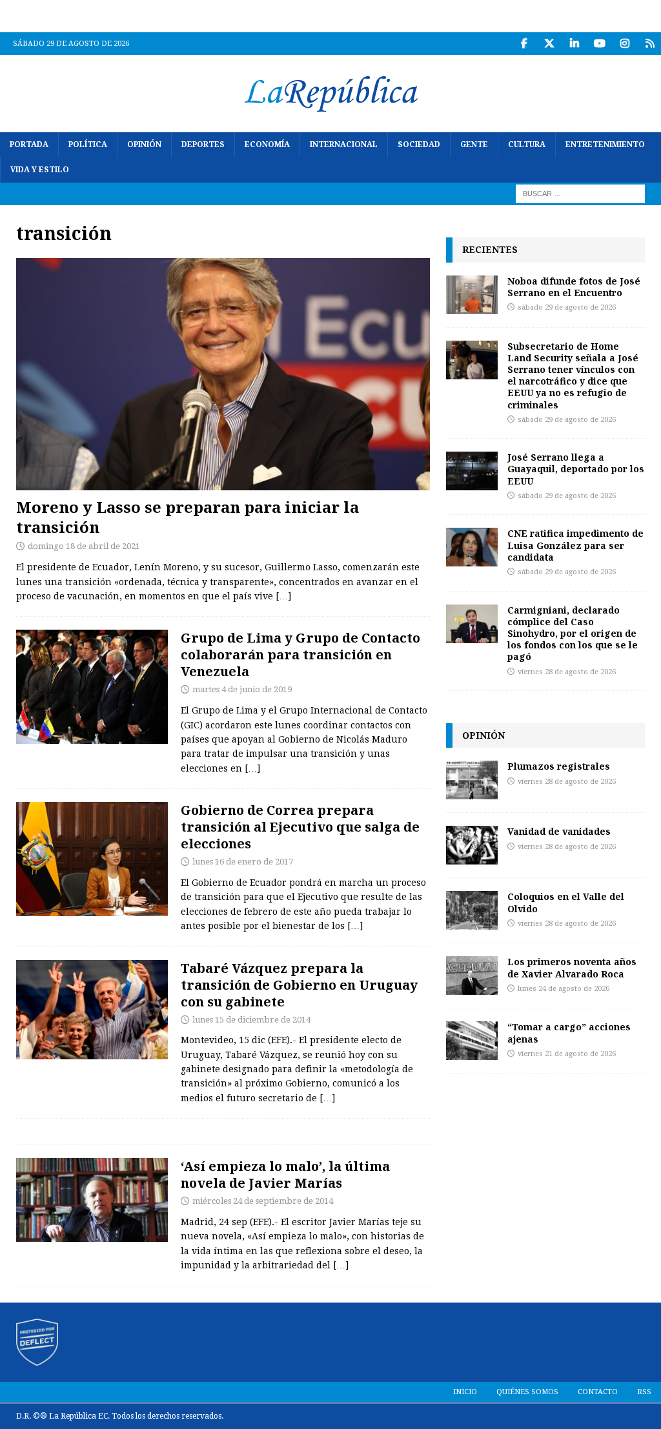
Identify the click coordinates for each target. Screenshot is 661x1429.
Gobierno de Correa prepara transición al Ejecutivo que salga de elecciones (300, 826)
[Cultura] (92, 1200)
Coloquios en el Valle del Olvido (565, 902)
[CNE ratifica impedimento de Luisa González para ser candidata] (472, 547)
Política (87, 144)
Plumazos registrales (558, 766)
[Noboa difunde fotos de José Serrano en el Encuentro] (472, 294)
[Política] (92, 858)
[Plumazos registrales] (472, 780)
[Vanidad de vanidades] (472, 845)
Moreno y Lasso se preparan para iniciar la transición (187, 516)
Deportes (203, 144)
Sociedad (419, 144)
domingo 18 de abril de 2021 (84, 546)
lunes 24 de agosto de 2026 (563, 988)
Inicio (465, 1392)
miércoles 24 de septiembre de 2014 (262, 1201)
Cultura (526, 144)
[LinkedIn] (574, 43)
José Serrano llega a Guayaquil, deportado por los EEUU (575, 468)
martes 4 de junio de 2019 (242, 689)
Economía (267, 144)
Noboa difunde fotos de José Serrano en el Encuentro (573, 287)
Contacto (598, 1392)
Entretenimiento (605, 144)
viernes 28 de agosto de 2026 (567, 672)
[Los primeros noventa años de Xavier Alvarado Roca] (472, 975)
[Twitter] (549, 43)
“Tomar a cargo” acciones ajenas (569, 1032)
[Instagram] (624, 43)
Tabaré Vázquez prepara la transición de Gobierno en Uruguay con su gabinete (299, 984)
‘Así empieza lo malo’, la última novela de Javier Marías (285, 1174)
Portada (29, 144)
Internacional (344, 144)
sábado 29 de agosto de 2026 (567, 307)
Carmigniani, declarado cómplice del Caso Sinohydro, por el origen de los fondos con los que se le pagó (572, 633)
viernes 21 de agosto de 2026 (567, 1054)
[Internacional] (92, 686)
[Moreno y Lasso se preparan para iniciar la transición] (223, 374)
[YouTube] (599, 43)
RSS (644, 1392)
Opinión (144, 144)
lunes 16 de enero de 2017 (242, 861)
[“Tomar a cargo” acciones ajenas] (472, 1040)
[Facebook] (524, 43)
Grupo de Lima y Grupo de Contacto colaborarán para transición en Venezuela (300, 654)
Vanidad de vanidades (559, 831)
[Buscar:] (580, 193)
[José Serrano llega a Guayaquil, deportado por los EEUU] (472, 471)
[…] (283, 596)
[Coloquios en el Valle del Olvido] (472, 910)
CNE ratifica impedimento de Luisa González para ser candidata (575, 545)
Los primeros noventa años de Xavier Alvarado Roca (571, 967)
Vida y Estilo (39, 169)
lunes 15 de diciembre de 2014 (251, 1019)
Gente (474, 144)
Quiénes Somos (527, 1392)
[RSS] (649, 43)
